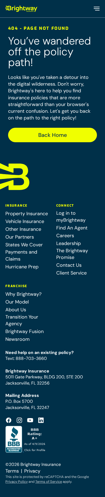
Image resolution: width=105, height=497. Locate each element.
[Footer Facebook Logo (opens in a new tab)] (8, 420)
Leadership (68, 243)
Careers (65, 235)
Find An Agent (72, 228)
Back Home (52, 134)
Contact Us (69, 265)
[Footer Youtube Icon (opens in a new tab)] (30, 420)
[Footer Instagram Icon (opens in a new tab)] (19, 420)
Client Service (71, 273)
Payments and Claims (21, 255)
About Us (15, 309)
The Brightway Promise (72, 254)
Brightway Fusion (24, 331)
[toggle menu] (96, 8)
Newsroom (17, 339)
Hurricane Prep (21, 267)
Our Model (17, 302)
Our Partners (19, 237)
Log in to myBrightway (71, 216)
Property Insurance (26, 213)
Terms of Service (48, 481)
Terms (12, 471)
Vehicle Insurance (24, 221)
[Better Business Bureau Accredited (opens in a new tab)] (26, 439)
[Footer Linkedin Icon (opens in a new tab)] (41, 420)
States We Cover (24, 245)
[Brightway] (21, 8)
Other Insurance (23, 229)
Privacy (32, 471)
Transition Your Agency (21, 320)
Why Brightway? (23, 294)
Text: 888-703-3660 (26, 358)
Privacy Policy (16, 481)
